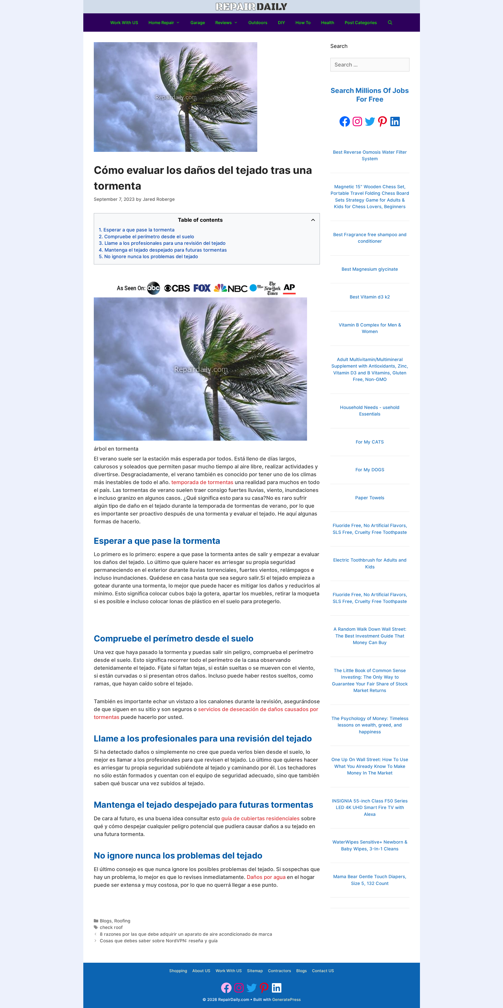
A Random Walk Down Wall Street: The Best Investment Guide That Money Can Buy (369, 636)
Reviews (223, 22)
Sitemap (255, 970)
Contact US (323, 970)
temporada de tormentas (202, 482)
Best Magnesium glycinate (370, 269)
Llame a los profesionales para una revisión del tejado (165, 243)
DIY (281, 22)
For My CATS (370, 442)
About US (201, 970)
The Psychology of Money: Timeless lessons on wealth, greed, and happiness (369, 725)
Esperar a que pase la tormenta (138, 229)
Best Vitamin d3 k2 (370, 297)
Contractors (279, 970)
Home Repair (161, 22)
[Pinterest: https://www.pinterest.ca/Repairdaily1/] (382, 121)
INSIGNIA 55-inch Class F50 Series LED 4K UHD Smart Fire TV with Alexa (370, 807)
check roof (111, 927)
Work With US (124, 22)
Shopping (178, 970)
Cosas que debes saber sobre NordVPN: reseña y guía (159, 940)
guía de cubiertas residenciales (260, 818)
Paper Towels (369, 497)
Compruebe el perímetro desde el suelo (149, 236)
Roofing (122, 920)
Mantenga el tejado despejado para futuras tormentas (166, 250)
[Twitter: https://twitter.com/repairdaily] (370, 121)
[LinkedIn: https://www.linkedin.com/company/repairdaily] (395, 121)
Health (327, 22)
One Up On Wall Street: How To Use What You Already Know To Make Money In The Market (369, 766)
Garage (197, 22)
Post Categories (361, 22)
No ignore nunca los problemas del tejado (151, 256)
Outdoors (257, 22)
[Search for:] (369, 65)
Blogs (106, 920)
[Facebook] (344, 121)
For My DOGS (370, 469)
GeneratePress (286, 999)
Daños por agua (266, 877)
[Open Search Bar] (390, 22)
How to (303, 22)
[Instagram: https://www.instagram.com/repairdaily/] (357, 121)
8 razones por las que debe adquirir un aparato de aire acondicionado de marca (186, 934)
